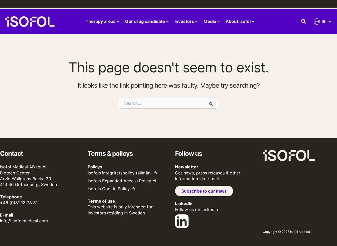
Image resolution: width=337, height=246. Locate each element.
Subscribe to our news (204, 191)
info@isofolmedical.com (24, 220)
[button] (303, 21)
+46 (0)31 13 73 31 (19, 202)
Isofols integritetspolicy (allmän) (120, 173)
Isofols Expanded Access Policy (119, 181)
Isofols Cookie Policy (109, 189)
